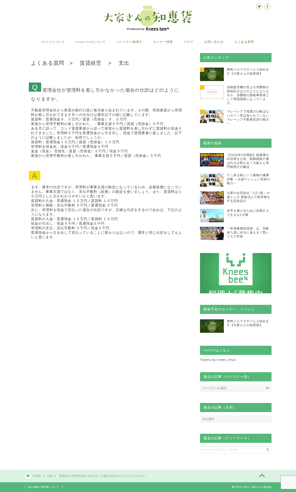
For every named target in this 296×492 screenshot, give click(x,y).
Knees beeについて (91, 42)
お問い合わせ (214, 42)
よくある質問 (244, 42)
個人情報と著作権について (43, 487)
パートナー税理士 (129, 42)
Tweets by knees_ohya (218, 359)
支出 (124, 63)
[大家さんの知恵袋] (148, 30)
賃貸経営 (90, 63)
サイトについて (53, 42)
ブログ (188, 42)
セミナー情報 (163, 42)
